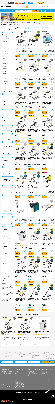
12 (4, 263)
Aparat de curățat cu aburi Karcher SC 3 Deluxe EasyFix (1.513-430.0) (9, 299)
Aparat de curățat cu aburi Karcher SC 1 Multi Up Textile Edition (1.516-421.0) (47, 243)
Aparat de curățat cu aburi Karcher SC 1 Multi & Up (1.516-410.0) (33, 74)
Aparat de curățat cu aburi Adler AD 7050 (33, 214)
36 (4, 273)
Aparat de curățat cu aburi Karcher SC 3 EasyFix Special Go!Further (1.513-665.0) (34, 130)
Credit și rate (17, 372)
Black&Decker (6, 48)
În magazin (6, 38)
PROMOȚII (23, 6)
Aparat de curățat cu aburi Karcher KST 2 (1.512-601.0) (34, 243)
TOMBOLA (47, 27)
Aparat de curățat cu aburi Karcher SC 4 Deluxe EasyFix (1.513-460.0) (34, 158)
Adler (4, 46)
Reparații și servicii (31, 372)
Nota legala (24, 392)
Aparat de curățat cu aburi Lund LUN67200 (47, 186)
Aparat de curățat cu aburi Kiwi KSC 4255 (47, 299)
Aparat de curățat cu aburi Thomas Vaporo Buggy (47, 45)
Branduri (38, 392)
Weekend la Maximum (32, 380)
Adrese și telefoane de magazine (6, 371)
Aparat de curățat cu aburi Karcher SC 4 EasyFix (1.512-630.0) (47, 158)
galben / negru (6, 241)
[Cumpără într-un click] (26, 56)
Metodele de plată (17, 375)
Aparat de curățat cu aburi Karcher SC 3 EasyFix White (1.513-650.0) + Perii (20, 271)
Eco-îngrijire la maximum (46, 374)
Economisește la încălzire (32, 373)
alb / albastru (6, 233)
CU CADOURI (33, 27)
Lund (4, 61)
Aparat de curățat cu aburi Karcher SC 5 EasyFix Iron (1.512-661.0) (47, 271)
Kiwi (4, 58)
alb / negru (6, 236)
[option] (27, 3)
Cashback (16, 376)
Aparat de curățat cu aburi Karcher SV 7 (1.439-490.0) (33, 299)
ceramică (5, 200)
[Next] (52, 17)
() (25, 48)
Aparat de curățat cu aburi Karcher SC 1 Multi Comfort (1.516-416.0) (20, 102)
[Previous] (2, 17)
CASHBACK (27, 28)
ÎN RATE (38, 27)
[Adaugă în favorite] (24, 56)
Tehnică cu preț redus (32, 374)
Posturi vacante (44, 376)
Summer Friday (18, 6)
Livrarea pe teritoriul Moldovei (19, 383)
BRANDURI (30, 6)
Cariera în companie (45, 375)
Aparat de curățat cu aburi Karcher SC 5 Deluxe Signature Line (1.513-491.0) (34, 186)
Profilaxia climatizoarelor (32, 375)
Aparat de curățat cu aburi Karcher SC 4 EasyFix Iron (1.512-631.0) (20, 186)
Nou (4, 278)
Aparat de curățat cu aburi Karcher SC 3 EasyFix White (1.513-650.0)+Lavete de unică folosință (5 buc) (20, 158)
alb (4, 231)
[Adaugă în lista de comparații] (22, 56)
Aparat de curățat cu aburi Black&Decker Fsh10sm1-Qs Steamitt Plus (20, 215)
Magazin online (3, 372)
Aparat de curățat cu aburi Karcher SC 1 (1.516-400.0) (20, 73)
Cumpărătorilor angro (45, 380)
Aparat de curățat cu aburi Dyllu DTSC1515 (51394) (47, 214)
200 (4, 148)
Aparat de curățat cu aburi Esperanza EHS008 (20, 243)
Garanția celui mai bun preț (19, 386)
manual (5, 85)
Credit (15, 373)
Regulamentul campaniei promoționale (32, 378)
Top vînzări (5, 280)
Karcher (5, 56)
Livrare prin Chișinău (18, 382)
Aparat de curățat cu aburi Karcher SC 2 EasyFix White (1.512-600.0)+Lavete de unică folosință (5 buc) (47, 102)
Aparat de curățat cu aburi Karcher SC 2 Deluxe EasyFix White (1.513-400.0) (9, 287)
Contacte (35, 392)
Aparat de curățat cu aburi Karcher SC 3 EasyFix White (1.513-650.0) (47, 130)
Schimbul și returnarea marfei (19, 384)
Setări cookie (30, 392)
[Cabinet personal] (41, 10)
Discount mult (17, 385)
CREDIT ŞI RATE (36, 6)
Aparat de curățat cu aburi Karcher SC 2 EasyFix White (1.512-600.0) (9, 293)
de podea (5, 83)
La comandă (6, 41)
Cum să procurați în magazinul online (6, 374)
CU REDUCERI (27, 27)
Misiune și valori (44, 373)
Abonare (49, 361)
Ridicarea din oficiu (18, 381)
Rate (15, 374)
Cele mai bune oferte (18, 387)
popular (44, 23)
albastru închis (6, 238)
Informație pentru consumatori (33, 376)
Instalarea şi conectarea (32, 371)
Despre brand (44, 372)
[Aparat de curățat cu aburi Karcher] (27, 17)
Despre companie (45, 371)
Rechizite (43, 381)
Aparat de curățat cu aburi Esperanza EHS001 (33, 45)
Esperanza (5, 53)
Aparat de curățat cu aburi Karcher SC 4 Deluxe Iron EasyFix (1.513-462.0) (33, 271)
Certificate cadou (17, 380)
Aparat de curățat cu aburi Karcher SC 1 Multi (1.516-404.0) (47, 74)
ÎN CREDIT (42, 27)
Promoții (16, 371)
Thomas (5, 63)
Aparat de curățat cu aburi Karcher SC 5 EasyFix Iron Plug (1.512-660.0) (20, 299)
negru (4, 243)
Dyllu (4, 51)
